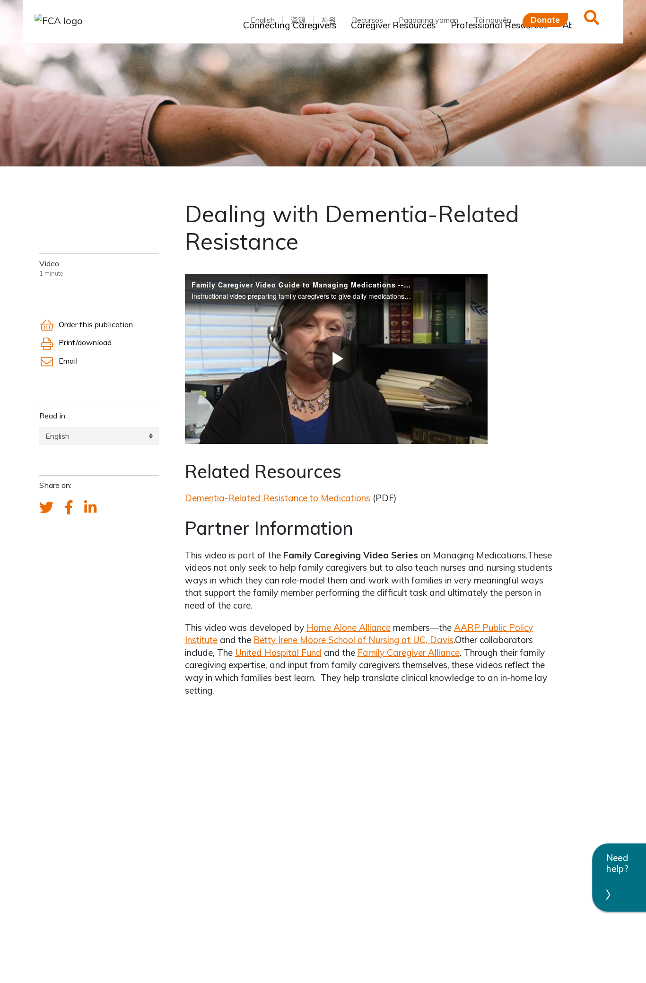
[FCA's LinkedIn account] (90, 507)
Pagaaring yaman (428, 20)
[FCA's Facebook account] (68, 507)
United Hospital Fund (278, 652)
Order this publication (95, 324)
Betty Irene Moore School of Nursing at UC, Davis (353, 639)
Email (68, 360)
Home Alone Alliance (348, 627)
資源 (298, 20)
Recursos (367, 20)
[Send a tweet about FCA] (46, 507)
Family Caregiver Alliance (409, 652)
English (263, 20)
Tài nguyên (492, 20)
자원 (328, 20)
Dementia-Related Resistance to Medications (277, 498)
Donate (545, 19)
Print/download (85, 342)
